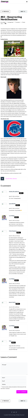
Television (15, 178)
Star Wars (10, 178)
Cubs (7, 178)
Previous (6, 11)
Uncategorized (10, 22)
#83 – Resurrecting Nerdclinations (11, 18)
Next (22, 11)
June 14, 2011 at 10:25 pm (14, 330)
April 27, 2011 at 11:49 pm (14, 283)
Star (10, 341)
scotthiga (4, 22)
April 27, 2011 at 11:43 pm (14, 235)
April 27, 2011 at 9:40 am (14, 196)
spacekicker (12, 203)
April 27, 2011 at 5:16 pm (14, 220)
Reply (21, 193)
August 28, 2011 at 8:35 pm (14, 345)
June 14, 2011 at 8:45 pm (14, 307)
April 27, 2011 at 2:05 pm (14, 208)
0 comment (17, 22)
